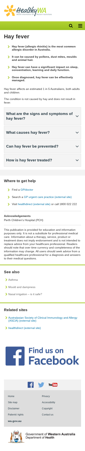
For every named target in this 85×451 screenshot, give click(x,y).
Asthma (13, 279)
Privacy (46, 396)
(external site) (24, 328)
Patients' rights (16, 414)
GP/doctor (27, 189)
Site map (12, 402)
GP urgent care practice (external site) (48, 197)
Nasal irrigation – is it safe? (25, 294)
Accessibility (48, 402)
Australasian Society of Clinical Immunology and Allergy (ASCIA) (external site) (42, 319)
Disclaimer (13, 408)
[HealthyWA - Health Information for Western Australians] (28, 5)
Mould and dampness (21, 287)
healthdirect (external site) (34, 204)
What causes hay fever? (28, 132)
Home (11, 396)
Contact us (47, 414)
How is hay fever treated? (29, 160)
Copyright (47, 408)
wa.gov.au (15, 421)
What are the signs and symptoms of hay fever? (39, 116)
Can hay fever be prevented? (32, 146)
